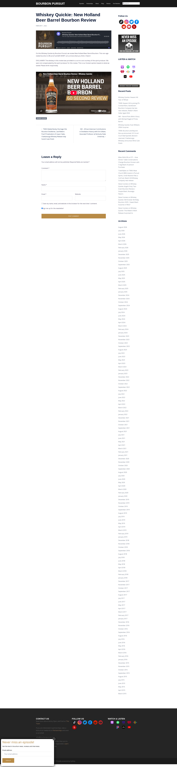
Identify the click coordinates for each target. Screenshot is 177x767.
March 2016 (122, 653)
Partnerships (89, 3)
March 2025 (122, 285)
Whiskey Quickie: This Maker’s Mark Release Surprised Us (127, 210)
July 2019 (121, 517)
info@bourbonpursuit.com (45, 737)
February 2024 (123, 329)
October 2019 (123, 506)
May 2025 (121, 278)
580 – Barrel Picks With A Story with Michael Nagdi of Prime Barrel (128, 119)
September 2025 (124, 265)
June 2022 (121, 397)
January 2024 (122, 333)
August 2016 (122, 636)
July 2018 (121, 557)
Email (43, 194)
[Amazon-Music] (135, 66)
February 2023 (123, 370)
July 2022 (121, 394)
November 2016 (123, 625)
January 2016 (122, 660)
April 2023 (121, 363)
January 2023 (122, 374)
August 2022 (122, 391)
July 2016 (121, 639)
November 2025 (123, 258)
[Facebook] (136, 22)
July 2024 (121, 312)
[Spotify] (129, 66)
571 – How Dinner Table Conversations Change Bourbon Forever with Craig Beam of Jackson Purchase (128, 162)
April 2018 (121, 568)
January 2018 (122, 578)
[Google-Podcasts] (129, 71)
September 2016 (124, 632)
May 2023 (121, 360)
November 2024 (123, 299)
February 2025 (123, 288)
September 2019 (124, 510)
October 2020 (123, 465)
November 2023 (123, 340)
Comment (45, 168)
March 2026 (122, 244)
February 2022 (123, 411)
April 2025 (121, 282)
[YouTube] (129, 26)
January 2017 (122, 619)
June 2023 (121, 357)
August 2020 (122, 472)
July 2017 (121, 598)
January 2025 (122, 292)
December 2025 (123, 254)
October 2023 (123, 343)
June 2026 (121, 234)
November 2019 (123, 503)
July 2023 (121, 353)
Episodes (81, 3)
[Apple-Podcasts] (123, 66)
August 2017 (122, 595)
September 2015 (124, 673)
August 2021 (122, 431)
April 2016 (121, 649)
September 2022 (124, 387)
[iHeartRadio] (123, 71)
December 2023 (123, 336)
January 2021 (122, 455)
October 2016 (123, 629)
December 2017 (123, 581)
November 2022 (123, 380)
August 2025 (122, 268)
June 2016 (121, 643)
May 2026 (121, 237)
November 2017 (123, 585)
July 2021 (121, 435)
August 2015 (122, 677)
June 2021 (121, 438)
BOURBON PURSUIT (50, 3)
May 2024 (121, 319)
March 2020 (122, 489)
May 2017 (121, 605)
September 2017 (124, 591)
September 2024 (124, 305)
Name (44, 185)
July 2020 (121, 476)
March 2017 (122, 612)
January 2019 (122, 537)
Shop (102, 3)
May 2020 (121, 482)
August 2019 (122, 513)
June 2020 (121, 479)
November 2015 (123, 666)
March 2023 (122, 367)
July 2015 (121, 680)
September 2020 (124, 469)
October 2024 (123, 302)
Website (78, 194)
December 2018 (123, 540)
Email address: (7, 750)
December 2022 (123, 377)
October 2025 (123, 261)
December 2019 (123, 500)
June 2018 (121, 561)
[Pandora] (135, 71)
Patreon (108, 3)
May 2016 (121, 646)
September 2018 (124, 551)
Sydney (72, 761)
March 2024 (122, 326)
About (97, 3)
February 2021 (123, 452)
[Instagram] (126, 22)
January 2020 (122, 496)
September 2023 (124, 346)
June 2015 (121, 683)
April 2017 (121, 608)
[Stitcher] (126, 76)
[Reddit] (123, 26)
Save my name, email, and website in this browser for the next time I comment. (70, 204)
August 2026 (122, 227)
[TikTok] (121, 22)
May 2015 (121, 687)
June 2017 (121, 602)
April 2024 (121, 322)
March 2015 (122, 694)
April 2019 (121, 527)
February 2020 (123, 493)
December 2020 (123, 459)
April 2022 (121, 404)
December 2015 (123, 663)
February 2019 (123, 534)
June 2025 (121, 275)
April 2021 (121, 445)
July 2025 (121, 271)
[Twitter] (131, 22)
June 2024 (121, 316)
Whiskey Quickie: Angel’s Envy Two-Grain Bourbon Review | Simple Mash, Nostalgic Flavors (127, 189)
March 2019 (122, 530)
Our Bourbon (116, 3)
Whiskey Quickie (41, 118)
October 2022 (123, 384)
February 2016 (123, 656)
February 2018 (123, 574)
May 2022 (121, 401)
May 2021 (121, 442)
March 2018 (122, 571)
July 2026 (121, 231)
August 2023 (122, 350)
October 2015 (123, 670)
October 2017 (123, 588)
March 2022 (122, 408)
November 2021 (123, 421)
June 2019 (121, 520)
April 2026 (121, 241)
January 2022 (122, 414)
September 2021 (124, 428)
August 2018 (122, 554)
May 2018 (121, 564)
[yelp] (134, 26)
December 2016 (123, 622)
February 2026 (123, 248)
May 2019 (121, 523)
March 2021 (122, 448)
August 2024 (122, 309)
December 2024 (123, 295)
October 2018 (123, 547)
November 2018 (123, 544)
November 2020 (123, 462)
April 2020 (121, 486)
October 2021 (123, 425)
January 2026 (122, 251)
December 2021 (123, 418)
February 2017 (123, 615)
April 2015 (121, 690)
